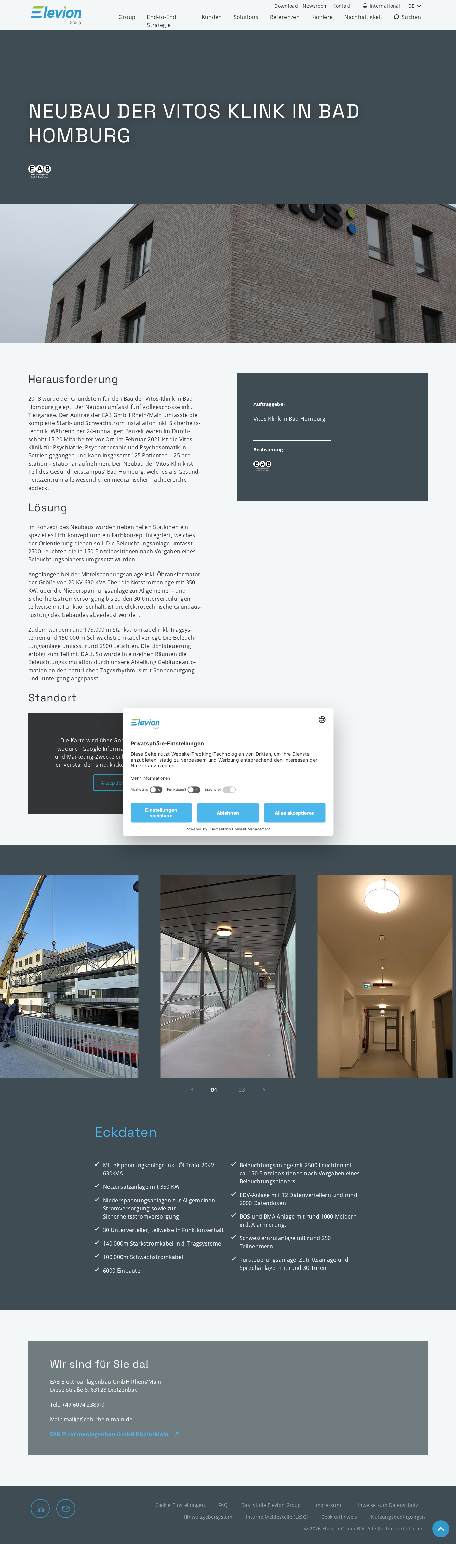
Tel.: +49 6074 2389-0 (77, 1404)
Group (127, 17)
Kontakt (341, 6)
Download (286, 6)
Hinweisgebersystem (208, 1517)
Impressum (327, 1505)
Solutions (246, 17)
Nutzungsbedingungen (398, 1517)
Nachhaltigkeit (363, 17)
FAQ (223, 1505)
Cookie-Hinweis (339, 1517)
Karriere (322, 17)
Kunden (212, 17)
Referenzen (285, 17)
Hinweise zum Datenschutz (386, 1505)
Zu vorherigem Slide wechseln (190, 1089)
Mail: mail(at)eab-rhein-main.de (91, 1419)
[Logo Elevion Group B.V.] (56, 16)
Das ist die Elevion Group (271, 1505)
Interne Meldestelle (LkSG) (277, 1517)
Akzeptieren (115, 783)
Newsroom (315, 6)
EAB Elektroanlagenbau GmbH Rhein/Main (109, 1434)
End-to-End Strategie (161, 21)
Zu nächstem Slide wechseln (266, 1089)
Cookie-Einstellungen (180, 1505)
